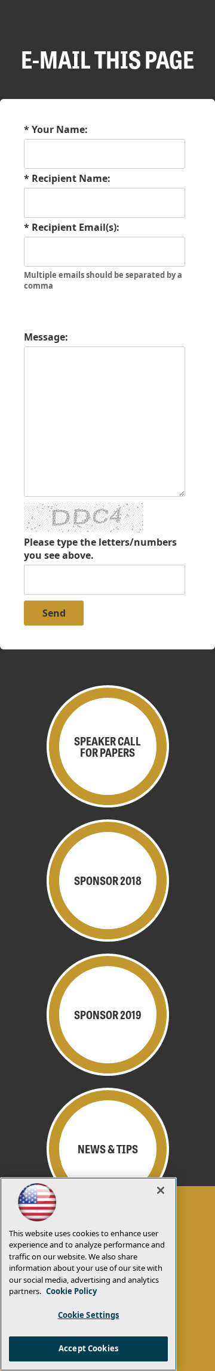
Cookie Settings (88, 1315)
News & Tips (108, 1148)
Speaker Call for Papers (107, 746)
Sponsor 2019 (108, 1014)
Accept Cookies (88, 1348)
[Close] (161, 1190)
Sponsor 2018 (108, 880)
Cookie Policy (71, 1291)
